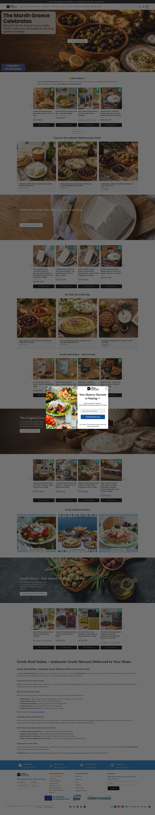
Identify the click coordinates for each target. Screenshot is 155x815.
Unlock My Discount (93, 417)
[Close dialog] (107, 388)
